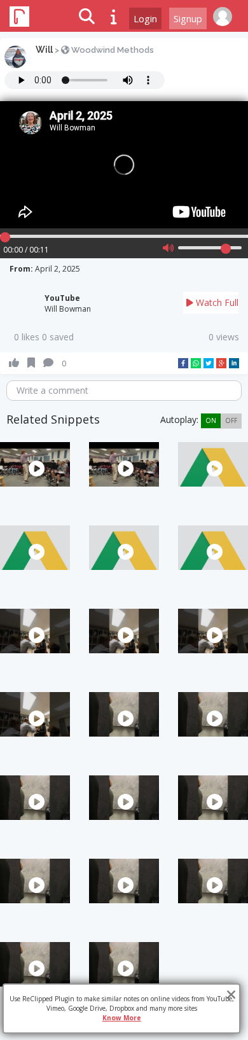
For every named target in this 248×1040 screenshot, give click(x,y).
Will (44, 50)
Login (145, 18)
